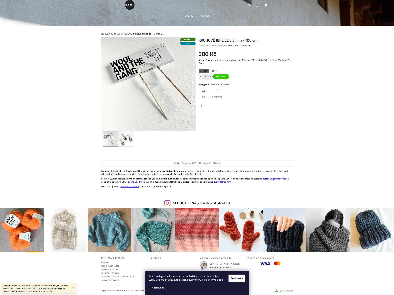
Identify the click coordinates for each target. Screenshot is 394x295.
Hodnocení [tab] (204, 163)
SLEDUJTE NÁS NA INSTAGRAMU (201, 203)
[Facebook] (201, 106)
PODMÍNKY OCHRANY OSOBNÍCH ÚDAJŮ (118, 276)
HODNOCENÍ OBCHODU (110, 280)
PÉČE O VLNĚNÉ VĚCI (110, 266)
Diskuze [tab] (217, 163)
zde (221, 279)
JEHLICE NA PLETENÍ (219, 84)
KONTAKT (105, 262)
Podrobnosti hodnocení (239, 45)
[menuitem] (190, 16)
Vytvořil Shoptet (286, 291)
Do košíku (221, 76)
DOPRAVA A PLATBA (109, 269)
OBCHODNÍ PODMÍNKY (110, 273)
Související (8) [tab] (189, 163)
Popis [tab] (176, 163)
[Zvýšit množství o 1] (210, 76)
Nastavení (158, 287)
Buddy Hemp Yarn (222, 181)
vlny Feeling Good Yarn (133, 181)
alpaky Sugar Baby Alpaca (276, 178)
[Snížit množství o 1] (200, 76)
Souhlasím (237, 278)
